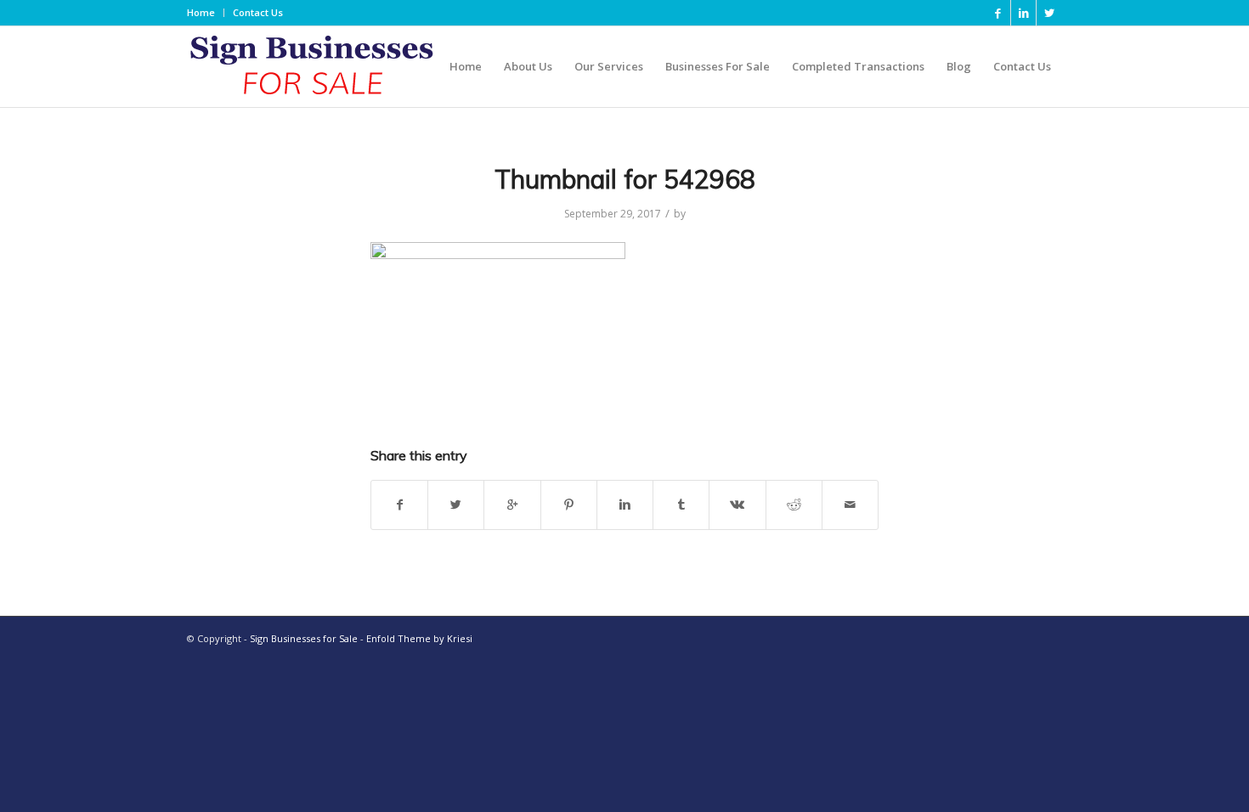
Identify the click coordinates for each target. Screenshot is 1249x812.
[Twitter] (1049, 12)
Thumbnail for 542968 (625, 179)
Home (201, 12)
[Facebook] (998, 12)
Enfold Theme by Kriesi (419, 638)
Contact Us (258, 12)
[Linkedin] (1023, 12)
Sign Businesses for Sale (304, 638)
